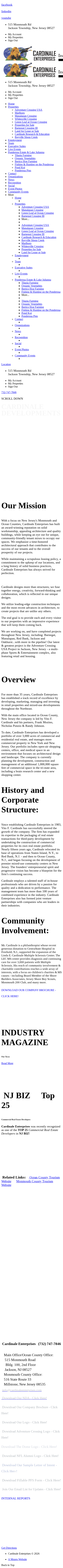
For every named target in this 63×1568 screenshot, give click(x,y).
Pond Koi (20, 167)
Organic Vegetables (25, 158)
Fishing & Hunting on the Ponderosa (34, 164)
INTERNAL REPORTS (15, 1498)
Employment (15, 140)
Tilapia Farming (23, 155)
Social (11, 185)
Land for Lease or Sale (27, 131)
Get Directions (9, 1547)
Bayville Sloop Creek (26, 137)
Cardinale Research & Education (32, 134)
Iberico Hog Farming (26, 161)
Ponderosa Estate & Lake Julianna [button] (26, 152)
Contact (12, 173)
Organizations (15, 176)
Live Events (14, 149)
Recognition (14, 182)
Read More (7, 1063)
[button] (31, 392)
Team (11, 143)
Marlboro (20, 112)
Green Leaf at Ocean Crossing (31, 122)
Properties (20, 203)
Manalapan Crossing (26, 115)
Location (6, 364)
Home (11, 103)
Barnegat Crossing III (26, 128)
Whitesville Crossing (26, 118)
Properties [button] (13, 106)
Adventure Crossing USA (28, 109)
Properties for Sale (24, 125)
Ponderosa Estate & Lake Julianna (33, 279)
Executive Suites (17, 146)
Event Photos (15, 188)
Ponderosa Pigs (23, 170)
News (11, 179)
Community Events (18, 191)
